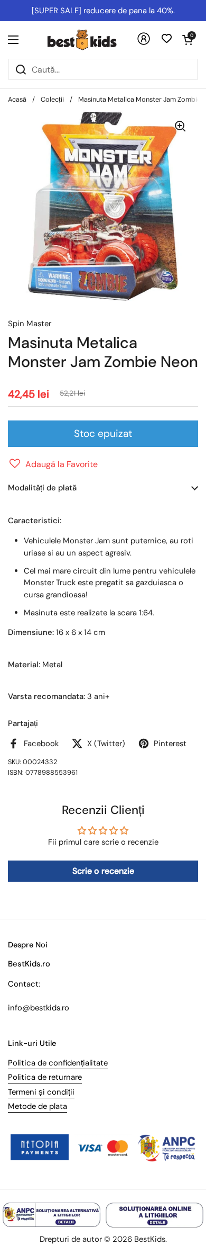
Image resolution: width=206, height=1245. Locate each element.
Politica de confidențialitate (58, 1063)
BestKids (149, 1239)
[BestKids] (90, 39)
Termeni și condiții (41, 1092)
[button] (187, 39)
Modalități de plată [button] (42, 487)
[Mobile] (144, 42)
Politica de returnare (45, 1077)
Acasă (17, 99)
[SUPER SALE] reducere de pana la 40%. (103, 10)
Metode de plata (37, 1106)
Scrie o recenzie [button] (103, 870)
